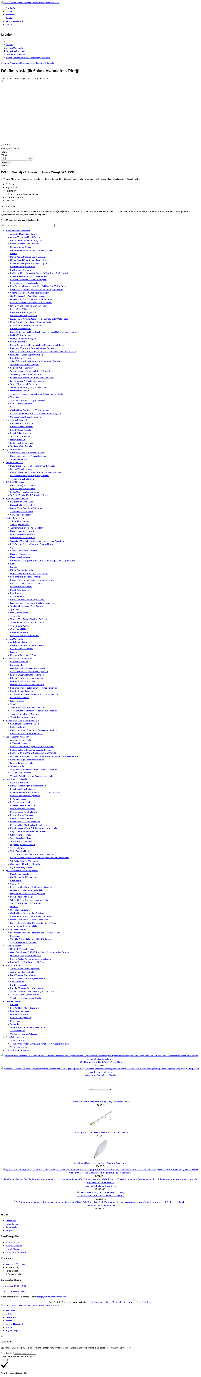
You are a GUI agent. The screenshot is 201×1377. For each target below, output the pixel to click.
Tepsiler (14, 704)
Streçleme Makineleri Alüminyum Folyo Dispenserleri (34, 769)
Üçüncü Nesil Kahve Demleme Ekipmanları (29, 919)
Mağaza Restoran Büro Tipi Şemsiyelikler (29, 573)
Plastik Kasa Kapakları (20, 590)
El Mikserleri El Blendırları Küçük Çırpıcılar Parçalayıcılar (35, 792)
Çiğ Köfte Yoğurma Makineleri (24, 861)
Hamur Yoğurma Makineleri (22, 808)
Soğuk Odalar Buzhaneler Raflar (24, 492)
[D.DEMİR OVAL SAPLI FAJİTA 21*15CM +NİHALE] (100, 1192)
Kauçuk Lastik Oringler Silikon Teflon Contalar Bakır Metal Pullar (39, 318)
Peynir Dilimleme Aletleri (21, 818)
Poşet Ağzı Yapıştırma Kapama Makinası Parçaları (32, 348)
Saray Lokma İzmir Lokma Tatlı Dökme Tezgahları (32, 603)
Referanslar (11, 14)
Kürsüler (14, 1004)
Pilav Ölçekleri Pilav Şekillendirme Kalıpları (29, 825)
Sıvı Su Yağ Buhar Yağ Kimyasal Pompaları (28, 387)
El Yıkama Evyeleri (18, 743)
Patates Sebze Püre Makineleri (24, 812)
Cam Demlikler (16, 883)
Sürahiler (14, 906)
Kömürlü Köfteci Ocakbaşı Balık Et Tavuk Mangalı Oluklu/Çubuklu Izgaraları (44, 332)
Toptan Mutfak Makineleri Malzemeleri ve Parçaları (33, 710)
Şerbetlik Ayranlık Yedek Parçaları (25, 417)
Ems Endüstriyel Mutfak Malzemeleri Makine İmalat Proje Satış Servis (121, 1302)
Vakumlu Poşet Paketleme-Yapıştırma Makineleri (32, 776)
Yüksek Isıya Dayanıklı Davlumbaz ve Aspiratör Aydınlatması (100, 1163)
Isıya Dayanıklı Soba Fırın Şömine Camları (28, 305)
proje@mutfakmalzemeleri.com (52, 1296)
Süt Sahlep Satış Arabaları (21, 446)
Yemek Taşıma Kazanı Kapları (23, 717)
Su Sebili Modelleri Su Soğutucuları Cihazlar (29, 495)
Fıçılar (13, 547)
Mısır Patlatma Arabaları (21, 430)
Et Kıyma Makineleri (19, 661)
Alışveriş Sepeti (13, 1330)
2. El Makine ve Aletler (20, 521)
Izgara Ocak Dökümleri (20, 309)
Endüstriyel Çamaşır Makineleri (24, 723)
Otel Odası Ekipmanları (20, 1017)
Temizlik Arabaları (18, 1040)
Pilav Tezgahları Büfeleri (21, 586)
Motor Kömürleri (18, 341)
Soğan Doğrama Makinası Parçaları (26, 374)
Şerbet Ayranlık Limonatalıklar (24, 926)
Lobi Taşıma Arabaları (20, 1011)
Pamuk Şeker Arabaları (20, 433)
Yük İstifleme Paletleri (20, 625)
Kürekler (14, 567)
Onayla (4, 1360)
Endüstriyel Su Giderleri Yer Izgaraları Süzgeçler (31, 750)
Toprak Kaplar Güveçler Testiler (24, 994)
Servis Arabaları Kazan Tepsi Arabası (26, 606)
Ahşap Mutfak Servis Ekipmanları (25, 968)
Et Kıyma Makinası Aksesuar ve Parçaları (28, 279)
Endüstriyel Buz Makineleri (22, 488)
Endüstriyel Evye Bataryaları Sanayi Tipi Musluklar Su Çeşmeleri (39, 273)
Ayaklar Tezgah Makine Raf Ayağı (25, 237)
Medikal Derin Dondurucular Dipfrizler (27, 962)
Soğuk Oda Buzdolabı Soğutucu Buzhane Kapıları (32, 377)
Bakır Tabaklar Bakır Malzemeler (24, 975)
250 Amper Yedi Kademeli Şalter (100, 1205)
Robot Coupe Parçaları (20, 358)
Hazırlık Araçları (13, 1242)
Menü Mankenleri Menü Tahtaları (25, 576)
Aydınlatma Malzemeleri (21, 642)
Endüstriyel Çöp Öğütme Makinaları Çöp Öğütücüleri (34, 753)
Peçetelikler (15, 936)
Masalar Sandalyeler (19, 1014)
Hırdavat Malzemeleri (20, 554)
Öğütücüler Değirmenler (21, 867)
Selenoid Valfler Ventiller (21, 367)
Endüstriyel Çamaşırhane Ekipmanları (22, 720)
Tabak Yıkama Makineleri (21, 511)
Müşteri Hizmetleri (14, 21)
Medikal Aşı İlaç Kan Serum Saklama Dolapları (30, 959)
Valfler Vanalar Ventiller (21, 403)
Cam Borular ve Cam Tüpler (22, 537)
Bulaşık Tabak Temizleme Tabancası (26, 508)
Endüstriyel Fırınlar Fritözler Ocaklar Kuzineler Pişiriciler (35, 472)
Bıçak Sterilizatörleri (19, 782)
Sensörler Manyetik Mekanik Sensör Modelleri (31, 371)
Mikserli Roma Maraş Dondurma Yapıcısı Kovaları (32, 580)
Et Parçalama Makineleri (21, 802)
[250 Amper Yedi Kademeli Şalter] (101, 1202)
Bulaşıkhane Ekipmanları (17, 498)
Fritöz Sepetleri (17, 665)
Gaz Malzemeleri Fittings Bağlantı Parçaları (29, 292)
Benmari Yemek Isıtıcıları (21, 469)
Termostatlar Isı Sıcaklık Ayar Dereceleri (28, 400)
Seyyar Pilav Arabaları (20, 436)
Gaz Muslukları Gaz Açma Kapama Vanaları (29, 296)
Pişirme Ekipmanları (14, 462)
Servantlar (15, 1024)
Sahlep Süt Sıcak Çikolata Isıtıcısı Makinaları (29, 900)
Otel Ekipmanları (13, 1001)
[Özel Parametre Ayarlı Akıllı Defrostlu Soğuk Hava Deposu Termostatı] (100, 1169)
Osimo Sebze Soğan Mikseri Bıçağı (100, 1075)
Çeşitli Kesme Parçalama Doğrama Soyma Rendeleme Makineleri (39, 857)
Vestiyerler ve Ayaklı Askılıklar (23, 1034)
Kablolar (14, 652)
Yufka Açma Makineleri (20, 851)
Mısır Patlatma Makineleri (22, 691)
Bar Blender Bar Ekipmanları (23, 877)
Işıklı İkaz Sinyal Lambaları (21, 648)
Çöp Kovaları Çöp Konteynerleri (24, 635)
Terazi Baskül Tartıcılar (20, 772)
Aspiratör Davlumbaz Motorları (24, 234)
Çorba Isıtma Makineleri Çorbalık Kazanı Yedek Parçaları (35, 413)
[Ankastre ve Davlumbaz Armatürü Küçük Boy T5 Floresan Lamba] (100, 1098)
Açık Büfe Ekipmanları (15, 449)
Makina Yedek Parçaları (20, 335)
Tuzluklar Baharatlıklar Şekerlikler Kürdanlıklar (31, 939)
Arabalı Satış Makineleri (16, 420)
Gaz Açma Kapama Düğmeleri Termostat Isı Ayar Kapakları (36, 289)
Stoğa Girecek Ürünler (20, 612)
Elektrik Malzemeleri (15, 639)
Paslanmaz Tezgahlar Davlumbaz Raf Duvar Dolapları (34, 694)
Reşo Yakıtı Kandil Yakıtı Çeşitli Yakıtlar (27, 599)
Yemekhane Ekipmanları (16, 1252)
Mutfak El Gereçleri (19, 985)
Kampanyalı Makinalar (20, 557)
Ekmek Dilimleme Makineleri (23, 789)
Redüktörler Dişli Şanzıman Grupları (26, 354)
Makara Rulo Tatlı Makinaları (23, 681)
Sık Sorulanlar (12, 1227)
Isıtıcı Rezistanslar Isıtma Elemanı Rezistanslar (31, 302)
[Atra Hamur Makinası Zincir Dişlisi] (100, 1182)
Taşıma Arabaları (17, 1030)
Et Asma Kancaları (18, 799)
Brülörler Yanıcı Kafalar (20, 247)
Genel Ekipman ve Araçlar (17, 736)
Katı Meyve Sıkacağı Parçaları (23, 315)
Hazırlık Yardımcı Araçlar (17, 779)
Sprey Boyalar (16, 609)
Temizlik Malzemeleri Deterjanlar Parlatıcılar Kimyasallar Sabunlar (39, 1043)
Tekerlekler (15, 616)
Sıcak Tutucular (17, 700)
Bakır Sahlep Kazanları (20, 874)
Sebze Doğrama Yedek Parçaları (24, 364)
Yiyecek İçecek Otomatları (17, 1050)
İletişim (9, 18)
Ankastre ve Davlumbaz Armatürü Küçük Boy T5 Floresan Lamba (100, 1101)
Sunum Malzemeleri (19, 459)
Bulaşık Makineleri (14, 1245)
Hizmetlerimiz (12, 1224)
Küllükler (14, 563)
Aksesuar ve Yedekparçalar (18, 230)
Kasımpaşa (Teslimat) (15, 1264)
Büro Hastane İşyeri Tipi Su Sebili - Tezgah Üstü (100, 1062)
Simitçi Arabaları (17, 439)
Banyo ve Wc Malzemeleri (22, 531)
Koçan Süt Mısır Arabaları (21, 426)
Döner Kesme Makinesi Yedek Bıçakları (28, 256)
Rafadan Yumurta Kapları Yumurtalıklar (27, 988)
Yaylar (13, 407)
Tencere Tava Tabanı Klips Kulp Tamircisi (28, 619)
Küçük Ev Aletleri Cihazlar (22, 570)
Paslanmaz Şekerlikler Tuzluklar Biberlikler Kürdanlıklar (35, 932)
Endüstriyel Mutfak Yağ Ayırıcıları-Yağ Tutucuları (32, 746)
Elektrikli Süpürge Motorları (22, 266)
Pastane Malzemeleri (19, 697)
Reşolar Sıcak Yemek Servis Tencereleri (28, 831)
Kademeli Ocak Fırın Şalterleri (23, 312)
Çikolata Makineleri (19, 632)
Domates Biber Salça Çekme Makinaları (28, 785)
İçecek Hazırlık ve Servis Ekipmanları (22, 870)
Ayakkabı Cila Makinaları (21, 740)
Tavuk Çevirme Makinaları (22, 478)
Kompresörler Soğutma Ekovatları (25, 325)
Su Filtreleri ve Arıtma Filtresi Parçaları (27, 381)
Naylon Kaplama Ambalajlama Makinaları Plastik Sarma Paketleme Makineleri (44, 756)
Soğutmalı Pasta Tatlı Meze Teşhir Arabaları (29, 1027)
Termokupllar (16, 397)
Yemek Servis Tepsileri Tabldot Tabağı (27, 622)
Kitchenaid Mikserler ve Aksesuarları (27, 678)
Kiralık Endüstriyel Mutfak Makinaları (27, 674)
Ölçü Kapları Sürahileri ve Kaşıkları (25, 864)
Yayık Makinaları (17, 847)
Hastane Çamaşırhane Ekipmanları (25, 955)
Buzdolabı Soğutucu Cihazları (23, 485)
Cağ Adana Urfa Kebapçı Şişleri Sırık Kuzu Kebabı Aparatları (37, 541)
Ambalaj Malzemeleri (19, 524)
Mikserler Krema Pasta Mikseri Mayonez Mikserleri (33, 687)
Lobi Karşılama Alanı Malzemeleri (25, 1007)
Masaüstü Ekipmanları (16, 929)
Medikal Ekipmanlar (14, 945)
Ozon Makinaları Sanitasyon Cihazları (26, 583)
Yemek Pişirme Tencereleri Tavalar (26, 998)
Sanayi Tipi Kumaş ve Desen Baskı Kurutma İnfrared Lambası (100, 1132)
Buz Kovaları (16, 880)
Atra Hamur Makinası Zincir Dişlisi (100, 1186)
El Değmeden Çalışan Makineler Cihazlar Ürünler (32, 544)
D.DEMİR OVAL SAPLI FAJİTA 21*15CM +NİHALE (100, 1195)
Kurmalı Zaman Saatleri (20, 328)
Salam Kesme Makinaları (21, 834)
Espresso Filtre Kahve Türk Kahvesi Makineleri (31, 887)
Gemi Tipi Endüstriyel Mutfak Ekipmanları (29, 671)
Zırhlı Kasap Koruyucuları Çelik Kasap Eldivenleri (32, 854)
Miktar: (4, 155)
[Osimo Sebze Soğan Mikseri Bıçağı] (100, 1072)
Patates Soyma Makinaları (22, 815)
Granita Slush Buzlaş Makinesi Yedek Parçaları (31, 299)
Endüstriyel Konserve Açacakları (25, 795)
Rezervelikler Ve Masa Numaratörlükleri (28, 456)
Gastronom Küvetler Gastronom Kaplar (28, 668)
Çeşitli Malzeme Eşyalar (16, 518)
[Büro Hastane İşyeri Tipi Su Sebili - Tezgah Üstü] (100, 1059)
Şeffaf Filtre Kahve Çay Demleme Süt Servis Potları (33, 923)
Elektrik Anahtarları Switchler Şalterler (27, 645)
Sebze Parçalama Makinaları (22, 838)
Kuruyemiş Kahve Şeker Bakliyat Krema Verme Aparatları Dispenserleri (42, 560)
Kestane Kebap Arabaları (21, 423)
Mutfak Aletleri (13, 1249)
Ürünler (9, 11)
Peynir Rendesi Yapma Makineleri (25, 821)
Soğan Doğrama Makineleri (22, 844)
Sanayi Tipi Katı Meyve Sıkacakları (25, 903)
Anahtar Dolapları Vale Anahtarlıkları (26, 527)
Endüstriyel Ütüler (18, 727)
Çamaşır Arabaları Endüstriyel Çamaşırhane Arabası (33, 730)
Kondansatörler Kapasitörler (23, 655)
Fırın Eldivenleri (17, 981)
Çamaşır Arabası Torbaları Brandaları (26, 733)
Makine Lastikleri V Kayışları (23, 338)
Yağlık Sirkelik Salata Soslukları (23, 942)
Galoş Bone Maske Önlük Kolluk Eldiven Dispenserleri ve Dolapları (40, 952)
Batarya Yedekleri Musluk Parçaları (26, 240)
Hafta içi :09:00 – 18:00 (13, 1286)
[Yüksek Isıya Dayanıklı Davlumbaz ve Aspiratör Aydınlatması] (100, 1159)
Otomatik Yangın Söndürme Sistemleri (27, 759)
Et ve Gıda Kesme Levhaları (22, 805)
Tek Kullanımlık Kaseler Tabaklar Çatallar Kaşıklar (32, 991)
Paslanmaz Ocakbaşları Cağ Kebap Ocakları (29, 475)
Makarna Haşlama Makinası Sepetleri (27, 684)
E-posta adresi (7, 1353)
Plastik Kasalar (16, 593)
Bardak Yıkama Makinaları (22, 501)
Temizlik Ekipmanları (15, 1037)
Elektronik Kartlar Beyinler (22, 270)
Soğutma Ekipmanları (15, 482)
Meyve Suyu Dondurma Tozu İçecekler (27, 893)
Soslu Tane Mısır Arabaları (22, 443)
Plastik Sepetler (17, 596)
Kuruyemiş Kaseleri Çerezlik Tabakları (27, 452)
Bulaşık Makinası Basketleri (22, 505)
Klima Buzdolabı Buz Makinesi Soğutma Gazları (31, 322)
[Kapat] (2, 1336)
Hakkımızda (11, 1220)
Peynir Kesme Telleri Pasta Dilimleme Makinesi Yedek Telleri (37, 345)
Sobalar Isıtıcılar (17, 766)
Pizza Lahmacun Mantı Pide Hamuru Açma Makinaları (34, 828)
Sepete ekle (6, 162)
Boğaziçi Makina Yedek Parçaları (24, 243)
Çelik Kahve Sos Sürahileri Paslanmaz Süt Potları (31, 916)
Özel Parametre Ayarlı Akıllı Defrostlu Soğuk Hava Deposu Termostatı (100, 1172)
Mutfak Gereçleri (13, 965)
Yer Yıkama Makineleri (20, 1047)
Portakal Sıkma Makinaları (21, 896)
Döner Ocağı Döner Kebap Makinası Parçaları (30, 260)
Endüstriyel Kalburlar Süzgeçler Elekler (27, 978)
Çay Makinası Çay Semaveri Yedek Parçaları (29, 410)
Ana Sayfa (10, 8)
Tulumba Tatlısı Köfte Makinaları (24, 714)
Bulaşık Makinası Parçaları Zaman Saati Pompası (31, 250)
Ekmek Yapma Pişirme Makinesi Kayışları (28, 263)
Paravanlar (15, 1021)
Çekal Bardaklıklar (18, 629)
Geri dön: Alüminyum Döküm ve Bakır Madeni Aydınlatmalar (28, 63)
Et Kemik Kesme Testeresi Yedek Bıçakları (29, 276)
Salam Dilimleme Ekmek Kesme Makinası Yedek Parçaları (35, 361)
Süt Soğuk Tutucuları (19, 909)
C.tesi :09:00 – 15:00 (13, 1291)
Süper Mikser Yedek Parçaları (23, 384)
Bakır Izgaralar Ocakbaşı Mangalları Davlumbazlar (32, 465)
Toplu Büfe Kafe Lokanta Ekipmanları (27, 707)
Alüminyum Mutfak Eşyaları (22, 972)
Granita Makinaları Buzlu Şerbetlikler (27, 890)
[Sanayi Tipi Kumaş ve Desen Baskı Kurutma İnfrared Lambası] (100, 1129)
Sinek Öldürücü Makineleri (22, 763)
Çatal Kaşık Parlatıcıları (20, 514)
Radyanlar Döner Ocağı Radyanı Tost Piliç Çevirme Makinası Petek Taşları (43, 351)
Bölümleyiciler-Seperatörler (22, 534)
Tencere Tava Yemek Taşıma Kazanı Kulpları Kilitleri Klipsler (37, 394)
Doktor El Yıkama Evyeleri (22, 949)
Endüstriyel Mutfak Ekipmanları (20, 658)
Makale (9, 24)
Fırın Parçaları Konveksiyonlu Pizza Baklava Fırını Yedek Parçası (38, 286)
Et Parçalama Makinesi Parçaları (24, 283)
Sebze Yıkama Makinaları (21, 841)
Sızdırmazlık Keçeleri (19, 390)
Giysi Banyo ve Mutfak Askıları (24, 550)
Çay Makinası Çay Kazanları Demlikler (27, 913)
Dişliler (13, 253)
